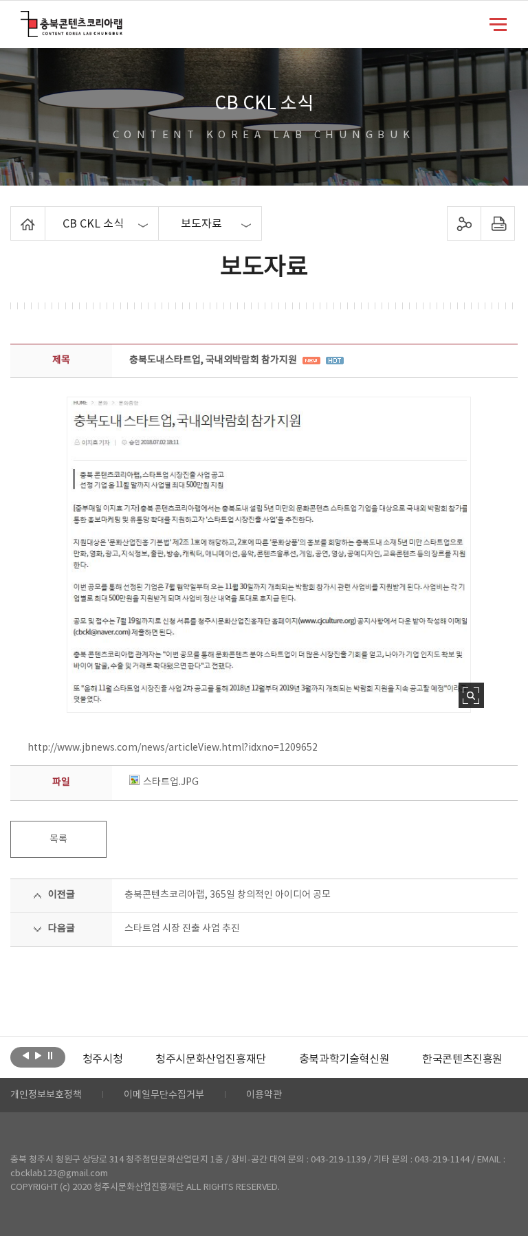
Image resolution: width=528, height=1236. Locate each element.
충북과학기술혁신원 (344, 1059)
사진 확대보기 (471, 695)
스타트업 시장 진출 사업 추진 (182, 928)
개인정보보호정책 (46, 1095)
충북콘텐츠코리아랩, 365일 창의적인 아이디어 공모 (227, 895)
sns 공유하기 (464, 223)
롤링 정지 (50, 1056)
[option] (102, 1059)
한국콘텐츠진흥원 (462, 1059)
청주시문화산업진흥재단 (210, 1059)
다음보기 (38, 1056)
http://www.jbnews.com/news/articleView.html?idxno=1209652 (173, 747)
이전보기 (26, 1056)
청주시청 (102, 1059)
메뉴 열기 (498, 23)
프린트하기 (497, 223)
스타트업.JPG (171, 782)
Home (14, 214)
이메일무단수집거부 (164, 1095)
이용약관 (264, 1095)
